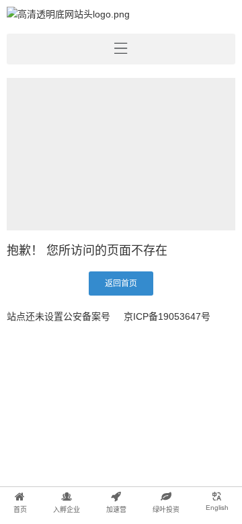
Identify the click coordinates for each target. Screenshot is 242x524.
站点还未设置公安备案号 (58, 316)
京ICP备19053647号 (167, 316)
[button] (121, 283)
